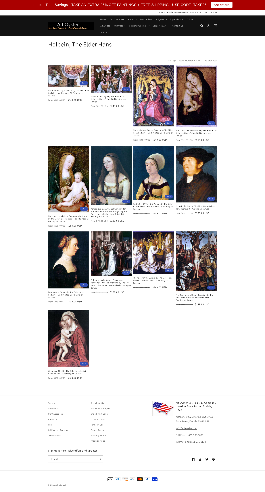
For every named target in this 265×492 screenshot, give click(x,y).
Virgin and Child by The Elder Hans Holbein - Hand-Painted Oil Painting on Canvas (68, 372)
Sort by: (172, 60)
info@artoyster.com (186, 428)
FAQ (50, 424)
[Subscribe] (99, 459)
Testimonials (54, 435)
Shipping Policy (98, 435)
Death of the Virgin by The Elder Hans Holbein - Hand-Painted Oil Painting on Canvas (108, 99)
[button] (132, 19)
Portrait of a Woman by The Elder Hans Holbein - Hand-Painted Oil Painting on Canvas (65, 295)
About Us (52, 419)
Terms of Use (97, 424)
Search (51, 403)
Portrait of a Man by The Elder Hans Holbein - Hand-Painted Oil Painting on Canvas (196, 207)
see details (221, 5)
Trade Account (98, 419)
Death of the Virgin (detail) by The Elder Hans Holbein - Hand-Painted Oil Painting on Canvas (68, 93)
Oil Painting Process (58, 430)
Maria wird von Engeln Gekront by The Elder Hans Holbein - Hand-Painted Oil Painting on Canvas (153, 133)
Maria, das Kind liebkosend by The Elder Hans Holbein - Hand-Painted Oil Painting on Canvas (196, 133)
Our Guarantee (55, 413)
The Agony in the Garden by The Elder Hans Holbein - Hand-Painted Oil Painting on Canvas (152, 280)
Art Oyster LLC (60, 485)
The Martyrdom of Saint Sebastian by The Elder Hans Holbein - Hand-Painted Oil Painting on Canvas (194, 297)
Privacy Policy (97, 430)
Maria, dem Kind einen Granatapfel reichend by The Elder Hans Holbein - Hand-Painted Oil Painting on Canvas (68, 219)
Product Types (98, 440)
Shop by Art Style (99, 413)
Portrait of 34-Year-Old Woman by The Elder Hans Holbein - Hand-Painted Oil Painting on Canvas (153, 206)
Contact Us (53, 408)
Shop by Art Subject (100, 408)
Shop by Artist (98, 403)
